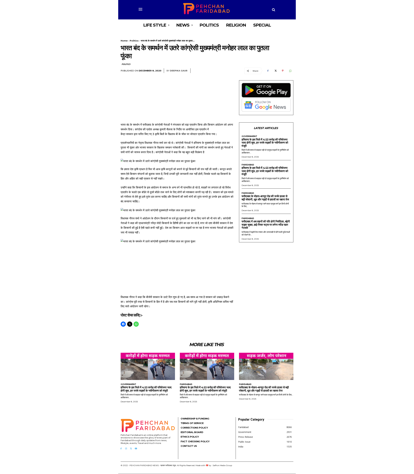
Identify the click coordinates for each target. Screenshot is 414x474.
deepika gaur (178, 70)
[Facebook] (268, 71)
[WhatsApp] (290, 71)
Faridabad (248, 165)
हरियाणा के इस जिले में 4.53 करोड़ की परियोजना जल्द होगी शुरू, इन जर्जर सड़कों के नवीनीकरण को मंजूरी (265, 142)
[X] (275, 71)
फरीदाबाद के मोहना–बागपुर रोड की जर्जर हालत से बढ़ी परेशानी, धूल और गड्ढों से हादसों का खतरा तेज (265, 198)
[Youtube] (136, 448)
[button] (274, 10)
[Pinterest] (282, 71)
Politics (134, 40)
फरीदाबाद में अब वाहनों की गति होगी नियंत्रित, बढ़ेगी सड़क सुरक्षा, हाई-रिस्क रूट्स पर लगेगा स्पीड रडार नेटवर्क (266, 224)
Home (124, 40)
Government (249, 136)
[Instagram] (126, 448)
